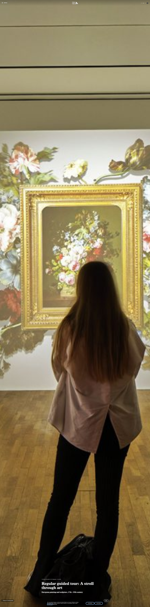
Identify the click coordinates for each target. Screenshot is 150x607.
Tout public (59, 579)
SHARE (106, 600)
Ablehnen (98, 603)
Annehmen (90, 603)
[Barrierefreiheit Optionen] (147, 3)
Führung (43, 579)
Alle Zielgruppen (53, 579)
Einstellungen (49, 604)
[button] (4, 3)
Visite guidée (47, 579)
